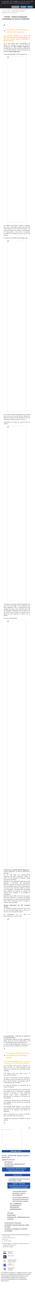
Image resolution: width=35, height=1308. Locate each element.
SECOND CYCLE (9, 9)
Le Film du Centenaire (12, 1259)
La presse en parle (11, 1261)
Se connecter (15, 1243)
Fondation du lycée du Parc (11, 1264)
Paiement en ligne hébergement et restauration (11, 1269)
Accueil (3, 9)
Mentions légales (6, 1243)
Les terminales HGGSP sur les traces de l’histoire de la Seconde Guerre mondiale (18, 1055)
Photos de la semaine (12, 1260)
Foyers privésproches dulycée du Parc (10, 1252)
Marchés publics (11, 1255)
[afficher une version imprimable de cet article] (4, 1048)
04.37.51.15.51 (7, 1241)
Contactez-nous (12, 1245)
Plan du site (5, 1246)
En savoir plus (15, 6)
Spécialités (8, 11)
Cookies (11, 1246)
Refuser (30, 7)
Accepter (23, 7)
